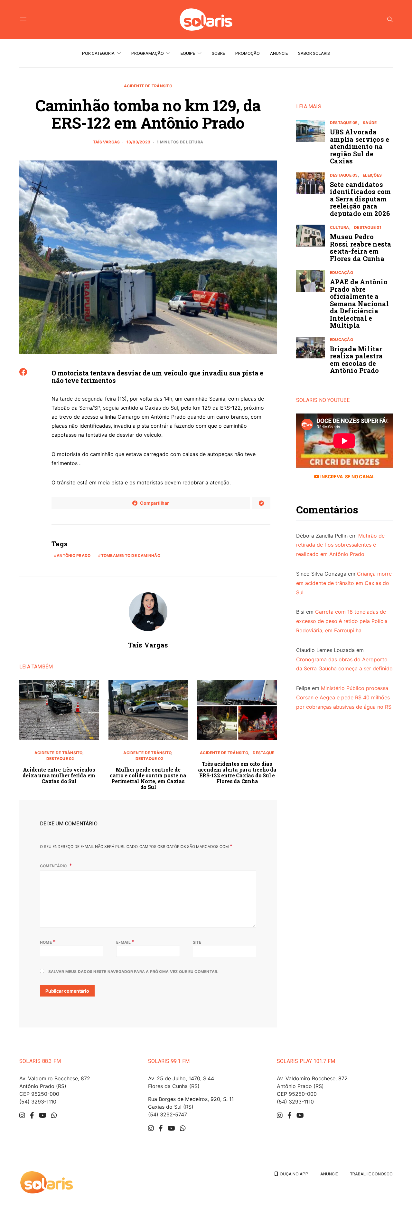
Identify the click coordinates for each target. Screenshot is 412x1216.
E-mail (125, 942)
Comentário (54, 865)
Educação (341, 272)
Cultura (339, 227)
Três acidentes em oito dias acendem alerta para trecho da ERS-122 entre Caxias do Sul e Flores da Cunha (237, 772)
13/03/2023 (138, 142)
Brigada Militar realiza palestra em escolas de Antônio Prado (356, 360)
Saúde (370, 122)
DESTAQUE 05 (344, 122)
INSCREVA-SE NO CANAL (346, 476)
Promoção (247, 53)
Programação (147, 53)
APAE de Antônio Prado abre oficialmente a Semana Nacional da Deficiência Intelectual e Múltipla (359, 303)
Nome (48, 942)
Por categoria (98, 53)
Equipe (188, 53)
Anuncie (279, 53)
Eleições (372, 175)
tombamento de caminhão (130, 555)
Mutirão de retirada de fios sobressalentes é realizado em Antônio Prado (340, 545)
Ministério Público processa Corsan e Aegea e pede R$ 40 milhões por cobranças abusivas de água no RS (343, 697)
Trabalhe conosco (371, 1173)
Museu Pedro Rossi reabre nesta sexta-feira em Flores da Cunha (360, 247)
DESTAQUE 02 (60, 758)
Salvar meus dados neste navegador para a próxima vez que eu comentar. (133, 971)
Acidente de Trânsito (148, 85)
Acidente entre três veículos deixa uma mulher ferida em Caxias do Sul (59, 775)
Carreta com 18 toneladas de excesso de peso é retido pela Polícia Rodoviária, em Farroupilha (342, 621)
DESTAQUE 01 (367, 227)
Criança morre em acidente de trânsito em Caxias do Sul (344, 583)
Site (197, 942)
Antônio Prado (73, 555)
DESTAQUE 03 (344, 175)
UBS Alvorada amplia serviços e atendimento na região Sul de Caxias (359, 146)
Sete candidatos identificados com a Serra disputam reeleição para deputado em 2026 (360, 199)
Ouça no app (293, 1173)
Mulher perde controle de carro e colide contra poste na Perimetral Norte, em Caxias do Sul (148, 778)
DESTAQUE (263, 752)
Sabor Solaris (314, 53)
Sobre (218, 53)
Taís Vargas (106, 142)
